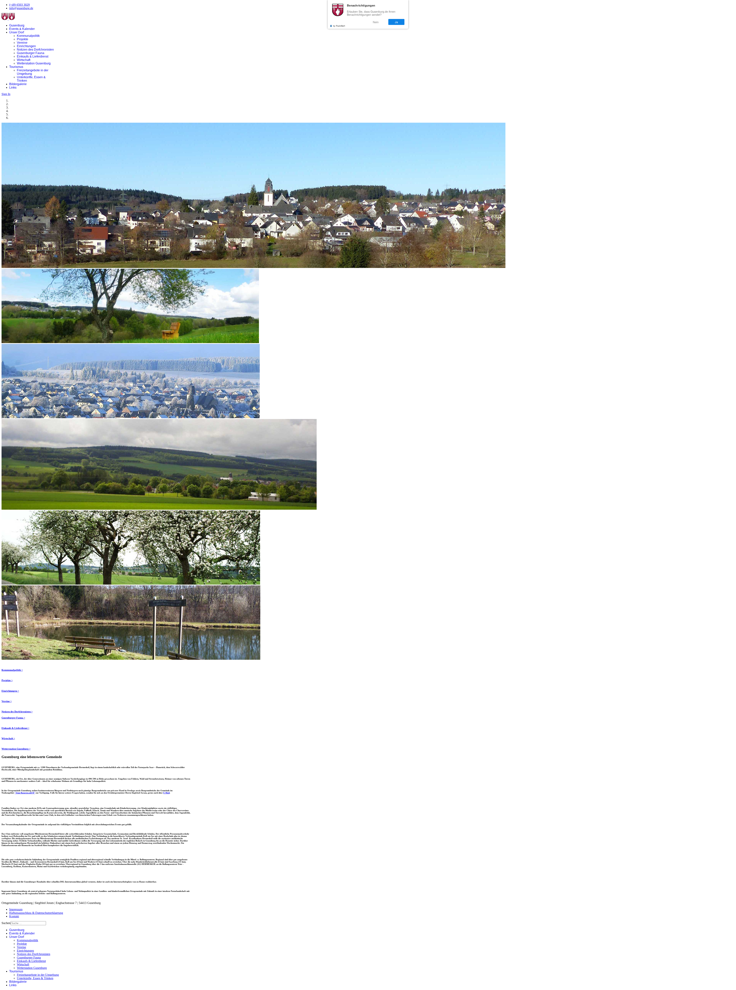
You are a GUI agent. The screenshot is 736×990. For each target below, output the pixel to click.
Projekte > (7, 680)
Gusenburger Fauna (30, 53)
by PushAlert (339, 25)
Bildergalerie (18, 84)
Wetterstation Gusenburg (34, 63)
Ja (396, 22)
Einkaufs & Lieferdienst (32, 56)
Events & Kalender (22, 28)
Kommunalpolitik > (12, 670)
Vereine (22, 42)
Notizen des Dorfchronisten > (17, 711)
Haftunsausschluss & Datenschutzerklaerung (36, 912)
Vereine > (7, 701)
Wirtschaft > (8, 738)
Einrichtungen (26, 46)
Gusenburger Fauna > (13, 717)
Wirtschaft (23, 60)
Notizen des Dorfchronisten (35, 49)
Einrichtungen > (10, 690)
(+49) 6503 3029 (19, 4)
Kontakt (14, 916)
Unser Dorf (16, 32)
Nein (376, 22)
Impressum (15, 909)
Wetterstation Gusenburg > (16, 748)
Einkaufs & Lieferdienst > (15, 728)
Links (12, 87)
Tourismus (16, 66)
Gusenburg (16, 25)
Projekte (22, 39)
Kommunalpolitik (28, 35)
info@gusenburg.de (21, 8)
